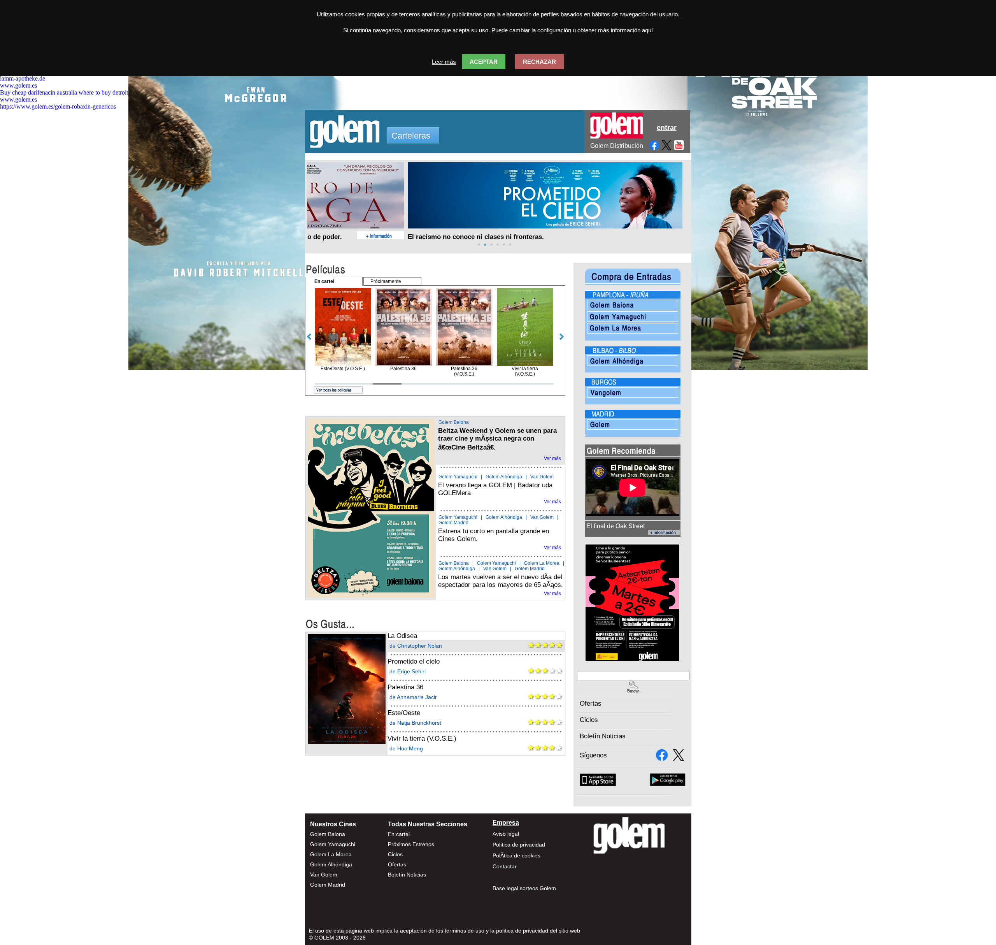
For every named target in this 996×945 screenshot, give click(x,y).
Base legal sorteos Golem (524, 888)
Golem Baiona (453, 422)
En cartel (399, 834)
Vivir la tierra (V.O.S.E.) (422, 738)
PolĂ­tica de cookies (516, 855)
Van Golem (542, 477)
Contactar (505, 866)
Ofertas (590, 703)
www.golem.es (18, 85)
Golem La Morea (541, 563)
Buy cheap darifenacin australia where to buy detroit (64, 92)
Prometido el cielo (414, 661)
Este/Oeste (404, 713)
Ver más (552, 458)
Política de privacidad (519, 844)
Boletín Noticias (603, 736)
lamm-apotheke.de (22, 78)
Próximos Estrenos (411, 844)
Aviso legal (506, 834)
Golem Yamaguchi (457, 477)
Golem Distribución (616, 145)
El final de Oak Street (615, 526)
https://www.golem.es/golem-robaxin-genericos (58, 106)
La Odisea (402, 635)
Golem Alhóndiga (504, 477)
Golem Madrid (453, 522)
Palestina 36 (405, 687)
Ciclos (589, 720)
